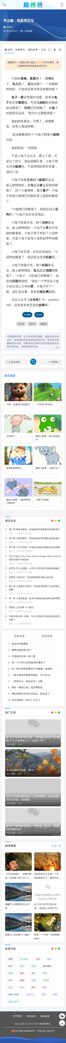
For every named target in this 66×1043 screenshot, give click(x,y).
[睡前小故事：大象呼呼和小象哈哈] (18, 487)
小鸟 (30, 185)
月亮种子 (10, 436)
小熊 (38, 959)
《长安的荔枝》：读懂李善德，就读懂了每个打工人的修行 (18, 877)
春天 (33, 973)
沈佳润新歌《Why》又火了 (26, 699)
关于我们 (18, 1016)
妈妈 (43, 102)
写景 (55, 994)
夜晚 (24, 78)
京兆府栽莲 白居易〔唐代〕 (21, 770)
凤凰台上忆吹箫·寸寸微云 (21, 607)
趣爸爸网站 (44, 1023)
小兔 (52, 108)
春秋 (22, 973)
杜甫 (33, 966)
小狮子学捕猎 (42, 499)
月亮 (48, 78)
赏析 (44, 994)
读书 (45, 973)
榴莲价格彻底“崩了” (22, 649)
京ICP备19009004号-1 (25, 1030)
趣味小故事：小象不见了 (48, 468)
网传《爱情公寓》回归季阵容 (27, 687)
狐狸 (42, 180)
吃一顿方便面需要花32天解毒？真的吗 (32, 668)
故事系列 (20, 49)
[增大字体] (60, 49)
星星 (33, 78)
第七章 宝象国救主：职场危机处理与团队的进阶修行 (34, 538)
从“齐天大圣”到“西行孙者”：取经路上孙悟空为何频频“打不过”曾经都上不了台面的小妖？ (33, 738)
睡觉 (21, 102)
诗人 (45, 987)
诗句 (10, 980)
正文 (43, 49)
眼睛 (56, 134)
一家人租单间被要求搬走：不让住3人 (31, 674)
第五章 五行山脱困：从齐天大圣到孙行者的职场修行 (34, 568)
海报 (29, 314)
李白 (22, 966)
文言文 (46, 980)
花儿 (30, 84)
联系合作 (31, 1016)
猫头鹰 (44, 292)
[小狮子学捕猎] (47, 487)
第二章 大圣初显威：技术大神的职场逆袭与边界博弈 (34, 598)
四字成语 (47, 966)
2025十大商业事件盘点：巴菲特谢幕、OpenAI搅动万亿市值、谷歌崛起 (32, 797)
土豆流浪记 (14, 361)
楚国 (10, 973)
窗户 (46, 190)
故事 (42, 305)
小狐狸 (16, 166)
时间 (27, 108)
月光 (30, 180)
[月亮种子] (18, 424)
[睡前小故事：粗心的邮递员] (47, 424)
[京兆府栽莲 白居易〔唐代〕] (33, 763)
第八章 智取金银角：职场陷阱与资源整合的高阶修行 (34, 529)
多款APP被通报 (20, 643)
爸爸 (36, 299)
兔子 (15, 97)
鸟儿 (15, 84)
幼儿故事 (24, 959)
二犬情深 (53, 361)
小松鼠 (47, 257)
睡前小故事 (13, 1001)
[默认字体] (54, 49)
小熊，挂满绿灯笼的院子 (18, 404)
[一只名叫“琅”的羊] (47, 392)
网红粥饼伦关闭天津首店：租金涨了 (31, 693)
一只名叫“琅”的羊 (44, 404)
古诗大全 (30, 994)
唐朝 (22, 980)
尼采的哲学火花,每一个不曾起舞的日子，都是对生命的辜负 (47, 877)
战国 (33, 980)
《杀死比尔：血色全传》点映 (27, 681)
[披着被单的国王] (18, 455)
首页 (10, 49)
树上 (43, 185)
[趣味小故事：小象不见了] (47, 455)
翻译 (33, 987)
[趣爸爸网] (33, 4)
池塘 (49, 270)
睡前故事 (33, 49)
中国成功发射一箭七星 (23, 656)
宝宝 (21, 324)
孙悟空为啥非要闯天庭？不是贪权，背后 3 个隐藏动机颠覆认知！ (32, 827)
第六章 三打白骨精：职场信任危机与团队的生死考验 (34, 547)
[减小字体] (49, 49)
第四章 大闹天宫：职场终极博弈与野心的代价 (31, 577)
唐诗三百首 (13, 994)
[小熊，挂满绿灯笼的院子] (18, 392)
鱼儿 (37, 270)
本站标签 (45, 1016)
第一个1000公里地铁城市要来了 (29, 662)
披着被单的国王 (14, 468)
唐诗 (10, 966)
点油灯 (9, 26)
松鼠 (45, 265)
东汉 (10, 987)
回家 (15, 281)
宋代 (22, 987)
